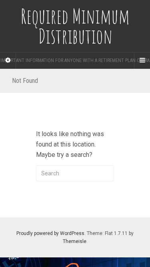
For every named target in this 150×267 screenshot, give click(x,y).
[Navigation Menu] (142, 60)
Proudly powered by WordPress (50, 233)
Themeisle (74, 241)
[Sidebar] (8, 60)
